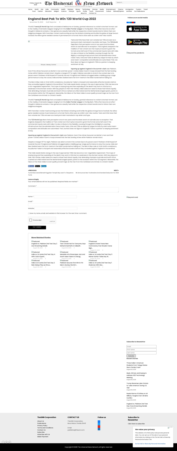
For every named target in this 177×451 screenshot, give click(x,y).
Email (30, 201)
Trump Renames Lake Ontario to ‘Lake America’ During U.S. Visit (137, 385)
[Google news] (134, 22)
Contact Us (92, 13)
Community (55, 9)
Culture (108, 11)
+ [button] (6, 442)
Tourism (138, 9)
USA (42, 9)
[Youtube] (133, 22)
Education (48, 11)
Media (102, 9)
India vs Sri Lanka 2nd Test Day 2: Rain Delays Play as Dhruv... (43, 264)
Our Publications (139, 11)
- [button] (3, 442)
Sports (79, 11)
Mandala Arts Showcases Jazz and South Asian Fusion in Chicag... (72, 255)
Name (31, 196)
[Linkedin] (131, 22)
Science (63, 11)
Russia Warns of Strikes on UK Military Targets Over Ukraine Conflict (137, 395)
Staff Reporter (51, 22)
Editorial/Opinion (118, 11)
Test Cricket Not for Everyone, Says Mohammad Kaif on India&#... (73, 245)
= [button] (9, 442)
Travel (146, 9)
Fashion (40, 11)
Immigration (129, 9)
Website (31, 208)
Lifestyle (71, 11)
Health (63, 9)
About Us (84, 13)
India (47, 9)
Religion (56, 11)
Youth (91, 11)
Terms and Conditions (45, 428)
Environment (100, 11)
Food (33, 11)
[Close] (170, 427)
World (36, 9)
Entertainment (111, 9)
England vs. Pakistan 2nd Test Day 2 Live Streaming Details (44, 245)
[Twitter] (129, 22)
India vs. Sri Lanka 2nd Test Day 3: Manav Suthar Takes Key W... (100, 255)
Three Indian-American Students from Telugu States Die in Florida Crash (137, 365)
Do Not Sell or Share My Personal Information (150, 444)
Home (30, 9)
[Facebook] (127, 22)
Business (70, 9)
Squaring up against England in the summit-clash (88, 69)
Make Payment (42, 437)
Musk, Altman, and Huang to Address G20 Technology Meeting (137, 375)
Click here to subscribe (136, 424)
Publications (41, 423)
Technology (86, 9)
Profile (85, 11)
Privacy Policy (42, 425)
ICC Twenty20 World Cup (40, 27)
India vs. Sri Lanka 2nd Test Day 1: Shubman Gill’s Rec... (100, 264)
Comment (32, 186)
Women (95, 9)
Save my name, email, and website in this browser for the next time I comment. (58, 213)
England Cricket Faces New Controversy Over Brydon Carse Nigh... (100, 246)
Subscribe (41, 432)
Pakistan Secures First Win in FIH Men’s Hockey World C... (71, 264)
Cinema (120, 9)
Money (78, 9)
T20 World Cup (36, 120)
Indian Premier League (74, 29)
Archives (129, 11)
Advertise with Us (43, 434)
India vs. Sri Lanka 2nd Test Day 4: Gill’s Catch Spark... (43, 255)
